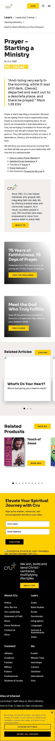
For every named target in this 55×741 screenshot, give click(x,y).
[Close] (52, 712)
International (37, 676)
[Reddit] (21, 67)
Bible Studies (37, 607)
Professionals (11, 676)
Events (34, 653)
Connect (9, 646)
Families (8, 662)
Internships (36, 662)
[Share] (26, 67)
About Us (20, 225)
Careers (35, 667)
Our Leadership (12, 611)
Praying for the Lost (33, 171)
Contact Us (9, 630)
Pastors (8, 671)
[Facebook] (6, 67)
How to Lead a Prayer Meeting (24, 158)
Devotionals (37, 616)
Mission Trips (37, 657)
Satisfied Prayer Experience (22, 161)
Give (33, 6)
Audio (34, 602)
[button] (24, 408)
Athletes (8, 653)
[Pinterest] (16, 67)
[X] (11, 67)
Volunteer (36, 671)
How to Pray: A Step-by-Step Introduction (21, 705)
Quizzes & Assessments (37, 631)
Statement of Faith (13, 616)
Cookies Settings (27, 727)
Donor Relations (12, 625)
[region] (27, 725)
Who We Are (10, 607)
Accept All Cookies (27, 734)
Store (7, 634)
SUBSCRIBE (14, 542)
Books (34, 611)
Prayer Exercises (17, 168)
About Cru (29, 585)
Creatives (9, 657)
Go (33, 646)
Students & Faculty (13, 680)
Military (8, 667)
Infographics (37, 621)
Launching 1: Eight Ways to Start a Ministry (21, 701)
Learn (34, 595)
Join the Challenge (23, 275)
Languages (36, 625)
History (7, 602)
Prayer (25, 164)
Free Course (18, 328)
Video (34, 637)
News (7, 621)
